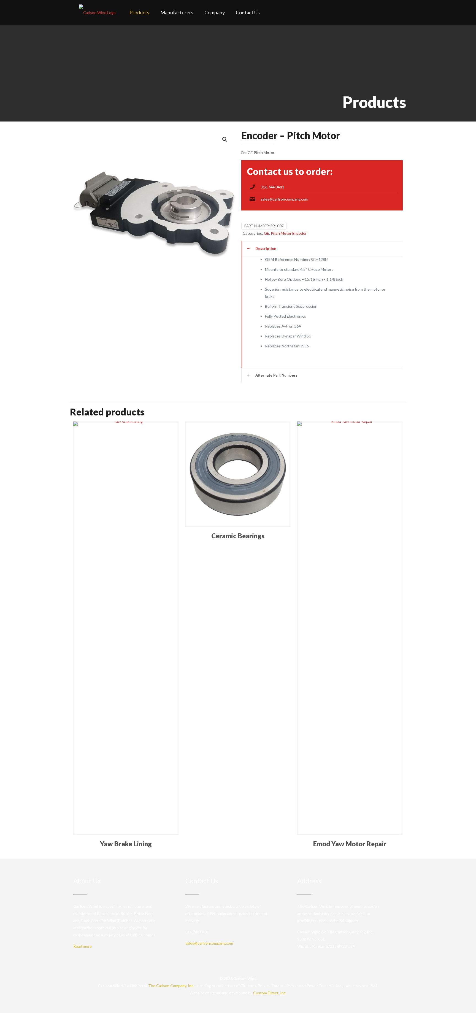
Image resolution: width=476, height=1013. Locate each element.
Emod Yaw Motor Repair (349, 844)
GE (266, 233)
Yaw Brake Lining (126, 844)
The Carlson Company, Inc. (171, 985)
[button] (225, 139)
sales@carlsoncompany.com (284, 199)
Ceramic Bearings (237, 536)
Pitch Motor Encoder (289, 233)
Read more (82, 946)
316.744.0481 (272, 187)
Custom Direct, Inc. (269, 992)
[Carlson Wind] (97, 12)
